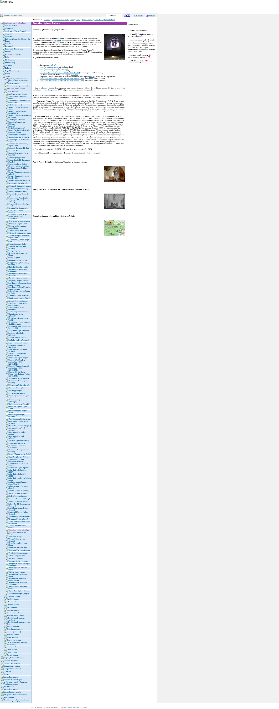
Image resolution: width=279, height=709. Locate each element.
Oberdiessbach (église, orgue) (19, 419)
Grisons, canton (13, 604)
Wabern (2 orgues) (15, 558)
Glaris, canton (12, 602)
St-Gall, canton (13, 626)
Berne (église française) (17, 134)
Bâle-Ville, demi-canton (16, 88)
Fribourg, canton (13, 596)
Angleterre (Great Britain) (15, 31)
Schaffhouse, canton (14, 629)
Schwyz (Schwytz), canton (17, 632)
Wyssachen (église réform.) (18, 591)
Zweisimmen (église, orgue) (18, 594)
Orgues (6, 674)
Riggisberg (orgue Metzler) (19, 457)
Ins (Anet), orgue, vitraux (18, 281)
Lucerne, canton (13, 610)
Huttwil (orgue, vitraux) (17, 278)
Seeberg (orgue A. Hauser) (18, 490)
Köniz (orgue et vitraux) (18, 312)
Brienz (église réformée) (17, 191)
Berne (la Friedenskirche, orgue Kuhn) (18, 145)
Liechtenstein (10, 60)
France (8, 52)
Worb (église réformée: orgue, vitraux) (17, 579)
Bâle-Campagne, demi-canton (18, 86)
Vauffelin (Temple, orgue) (18, 553)
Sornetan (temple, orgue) (18, 501)
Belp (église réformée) (16, 120)
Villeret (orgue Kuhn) (16, 556)
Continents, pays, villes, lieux (63, 20)
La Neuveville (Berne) (16, 393)
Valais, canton (12, 647)
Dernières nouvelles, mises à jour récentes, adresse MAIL (16, 701)
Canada (8, 43)
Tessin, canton (12, 637)
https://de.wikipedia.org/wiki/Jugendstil (54, 71)
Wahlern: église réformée (18, 561)
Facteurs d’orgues (11, 660)
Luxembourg (10, 63)
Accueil (47, 20)
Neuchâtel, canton (14, 613)
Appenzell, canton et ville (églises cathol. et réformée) (17, 80)
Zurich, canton (12, 655)
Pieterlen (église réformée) (18, 440)
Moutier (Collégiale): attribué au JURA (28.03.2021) (16, 362)
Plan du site (138, 15)
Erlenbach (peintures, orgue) (19, 233)
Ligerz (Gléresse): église (17, 343)
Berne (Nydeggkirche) (17, 158)
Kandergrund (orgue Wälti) (19, 298)
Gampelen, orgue (15, 251)
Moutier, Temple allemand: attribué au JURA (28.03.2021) (18, 368)
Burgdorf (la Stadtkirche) (18, 208)
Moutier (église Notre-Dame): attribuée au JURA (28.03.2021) (18, 374)
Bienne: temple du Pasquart (19, 180)
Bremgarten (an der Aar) (18, 189)
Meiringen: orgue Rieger (18, 358)
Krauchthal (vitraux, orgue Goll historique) (19, 323)
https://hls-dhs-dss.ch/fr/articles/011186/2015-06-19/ (59, 73)
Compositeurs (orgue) (12, 666)
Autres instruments (11, 677)
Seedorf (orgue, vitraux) (17, 493)
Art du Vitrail (9, 686)
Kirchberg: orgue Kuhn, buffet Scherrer (17, 304)
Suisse (78, 20)
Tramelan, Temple (15, 537)
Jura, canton (12, 607)
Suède (7, 73)
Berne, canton (87, 20)
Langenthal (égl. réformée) (18, 331)
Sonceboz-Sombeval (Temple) (19, 499)
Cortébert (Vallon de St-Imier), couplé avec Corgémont (17, 216)
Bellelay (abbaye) (15, 105)
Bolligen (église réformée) (18, 183)
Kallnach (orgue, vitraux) (18, 295)
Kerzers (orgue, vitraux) (18, 301)
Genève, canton (13, 599)
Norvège (8, 65)
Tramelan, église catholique (104, 20)
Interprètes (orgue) (11, 689)
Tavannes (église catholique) (19, 516)
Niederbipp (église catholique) (15, 401)
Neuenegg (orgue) (15, 391)
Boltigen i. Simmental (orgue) (19, 186)
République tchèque (12, 71)
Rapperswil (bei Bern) (16, 443)
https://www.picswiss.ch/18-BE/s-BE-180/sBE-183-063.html (62, 80)
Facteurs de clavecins (12, 663)
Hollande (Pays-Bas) (13, 54)
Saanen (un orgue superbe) (18, 468)
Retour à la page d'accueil (13, 15)
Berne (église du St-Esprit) (18, 137)
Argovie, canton (13, 83)
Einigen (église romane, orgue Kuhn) (17, 227)
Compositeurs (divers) (12, 669)
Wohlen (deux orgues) (16, 572)
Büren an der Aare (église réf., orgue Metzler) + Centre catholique (19, 200)
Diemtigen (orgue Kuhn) (17, 224)
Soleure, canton (13, 634)
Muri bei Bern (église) (16, 388)
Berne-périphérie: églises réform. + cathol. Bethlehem (18, 165)
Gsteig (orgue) (14, 257)
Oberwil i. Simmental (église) (19, 426)
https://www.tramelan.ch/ (49, 67)
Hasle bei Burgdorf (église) (18, 267)
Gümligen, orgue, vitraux (18, 260)
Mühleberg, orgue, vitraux (18, 378)
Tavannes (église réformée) (18, 519)
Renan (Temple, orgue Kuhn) (19, 454)
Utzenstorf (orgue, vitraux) (19, 550)
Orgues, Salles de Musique (14, 658)
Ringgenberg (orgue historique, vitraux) (16, 460)
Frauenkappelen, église (17, 244)
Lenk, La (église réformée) (18, 340)
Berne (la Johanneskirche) (18, 148)
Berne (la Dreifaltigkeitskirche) (16, 127)
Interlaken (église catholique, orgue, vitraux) (19, 284)
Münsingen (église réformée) (19, 385)
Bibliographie (9, 697)
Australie (8, 34)
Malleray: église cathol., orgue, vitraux (17, 354)
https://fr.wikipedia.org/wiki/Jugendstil (54, 69)
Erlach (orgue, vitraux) (17, 230)
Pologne (8, 68)
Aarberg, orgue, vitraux (17, 94)
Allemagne (9, 28)
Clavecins (7, 671)
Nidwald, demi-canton (15, 615)
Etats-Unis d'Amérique (14, 49)
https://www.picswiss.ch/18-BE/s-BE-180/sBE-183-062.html (62, 78)
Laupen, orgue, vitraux (17, 337)
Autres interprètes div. (12, 692)
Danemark (9, 46)
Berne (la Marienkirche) (17, 151)
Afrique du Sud (11, 26)
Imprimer (151, 15)
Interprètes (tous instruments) (15, 695)
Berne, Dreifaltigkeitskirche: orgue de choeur (19, 131)
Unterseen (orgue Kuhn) (17, 547)
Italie (7, 57)
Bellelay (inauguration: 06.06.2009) (17, 112)
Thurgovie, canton (14, 640)
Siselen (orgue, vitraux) (17, 496)
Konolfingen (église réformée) (15, 315)
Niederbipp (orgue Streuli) (18, 404)
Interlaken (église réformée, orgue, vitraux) (19, 288)
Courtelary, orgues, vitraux (19, 221)
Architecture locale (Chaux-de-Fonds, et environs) (16, 683)
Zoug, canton (12, 652)
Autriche (8, 37)
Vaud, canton (12, 649)
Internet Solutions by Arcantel (77, 707)
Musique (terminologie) (13, 680)
